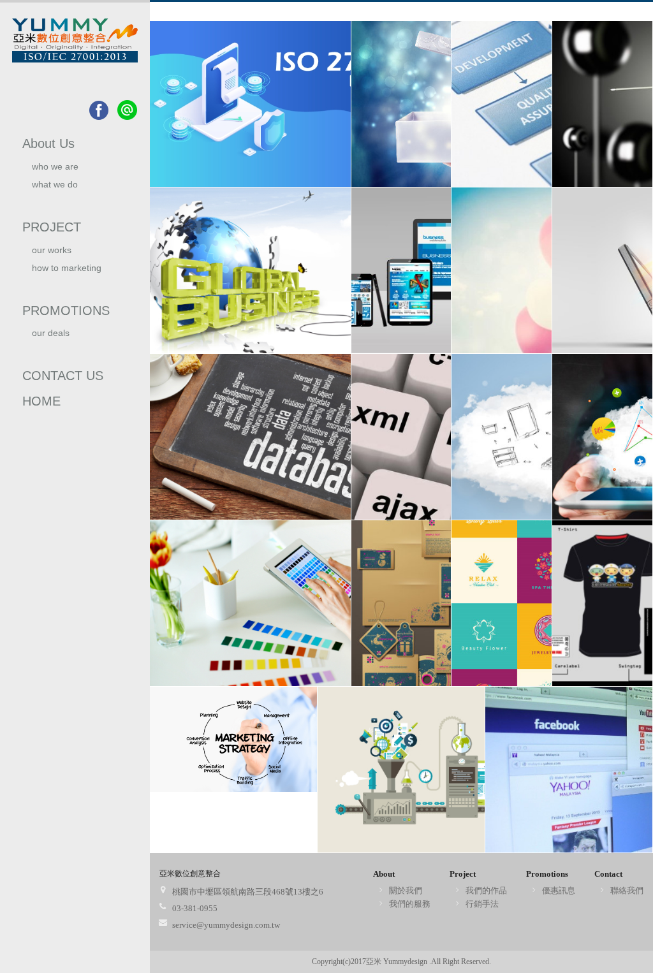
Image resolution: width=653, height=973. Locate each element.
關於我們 (405, 890)
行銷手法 (482, 904)
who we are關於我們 (55, 171)
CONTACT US (62, 376)
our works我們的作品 (54, 255)
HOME (41, 401)
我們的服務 (409, 904)
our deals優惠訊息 (51, 338)
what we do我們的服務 (55, 189)
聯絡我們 (626, 890)
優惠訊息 (558, 890)
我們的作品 (486, 890)
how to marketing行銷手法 (66, 273)
